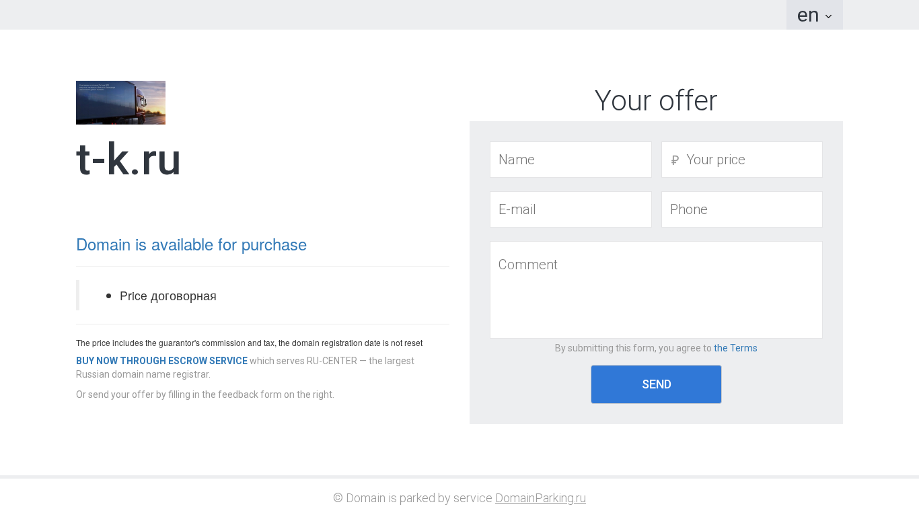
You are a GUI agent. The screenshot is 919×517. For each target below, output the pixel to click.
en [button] (810, 14)
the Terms (736, 348)
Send (656, 384)
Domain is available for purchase (191, 243)
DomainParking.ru (540, 498)
